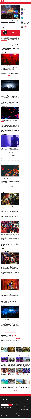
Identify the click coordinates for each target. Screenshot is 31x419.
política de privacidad (4, 407)
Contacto (17, 399)
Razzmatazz (2, 121)
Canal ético (17, 407)
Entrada (9, 102)
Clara (26, 406)
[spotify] (6, 415)
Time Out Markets (18, 1)
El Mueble (27, 402)
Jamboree (3, 319)
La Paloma (2, 41)
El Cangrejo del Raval (7, 266)
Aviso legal (17, 402)
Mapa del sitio (17, 413)
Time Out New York (23, 406)
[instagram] (1, 415)
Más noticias (15, 390)
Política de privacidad (17, 404)
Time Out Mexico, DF (23, 409)
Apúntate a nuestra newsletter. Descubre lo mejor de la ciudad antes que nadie (9, 336)
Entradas (9, 75)
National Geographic (28, 405)
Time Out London (22, 405)
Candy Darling (3, 178)
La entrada (10, 216)
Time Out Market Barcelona (22, 402)
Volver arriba (16, 395)
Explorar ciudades (13, 1)
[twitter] (4, 415)
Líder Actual (27, 409)
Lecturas (27, 399)
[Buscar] (27, 1)
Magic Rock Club (3, 207)
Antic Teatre (6, 149)
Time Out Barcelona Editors (14, 32)
